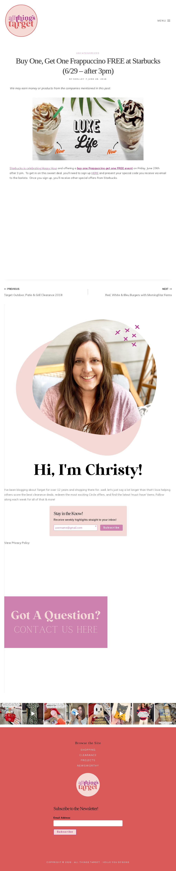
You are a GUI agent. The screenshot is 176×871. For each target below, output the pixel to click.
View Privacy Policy (17, 542)
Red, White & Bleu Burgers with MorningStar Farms (138, 292)
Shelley (79, 79)
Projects (88, 760)
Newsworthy (88, 765)
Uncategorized (88, 53)
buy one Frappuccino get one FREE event (105, 168)
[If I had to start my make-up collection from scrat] (10, 713)
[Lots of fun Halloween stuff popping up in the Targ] (99, 713)
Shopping (88, 749)
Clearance (88, 755)
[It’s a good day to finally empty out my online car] (143, 713)
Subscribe (111, 527)
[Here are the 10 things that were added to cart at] (55, 713)
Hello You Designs (116, 862)
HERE (94, 173)
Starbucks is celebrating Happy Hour (33, 168)
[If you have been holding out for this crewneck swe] (121, 713)
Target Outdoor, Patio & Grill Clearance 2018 (33, 292)
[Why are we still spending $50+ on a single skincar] (77, 713)
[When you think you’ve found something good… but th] (33, 713)
